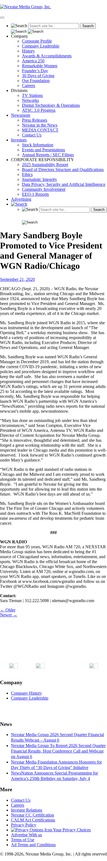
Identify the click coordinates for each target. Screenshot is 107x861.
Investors (19, 140)
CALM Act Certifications (33, 820)
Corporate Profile (37, 41)
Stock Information (37, 144)
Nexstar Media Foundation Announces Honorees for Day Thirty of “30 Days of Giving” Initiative (56, 765)
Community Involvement (43, 189)
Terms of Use (22, 839)
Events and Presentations (43, 149)
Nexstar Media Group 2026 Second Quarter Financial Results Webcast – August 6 (57, 737)
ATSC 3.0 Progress (38, 110)
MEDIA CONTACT (40, 130)
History (28, 51)
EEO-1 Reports (35, 194)
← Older (7, 610)
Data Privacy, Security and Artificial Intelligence (63, 184)
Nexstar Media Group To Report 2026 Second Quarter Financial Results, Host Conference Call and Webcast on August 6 (58, 751)
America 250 (33, 60)
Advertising (21, 199)
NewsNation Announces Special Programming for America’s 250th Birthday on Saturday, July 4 (54, 776)
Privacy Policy (23, 825)
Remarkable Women (39, 65)
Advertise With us (26, 834)
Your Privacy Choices (71, 830)
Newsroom (20, 115)
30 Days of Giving (38, 75)
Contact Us (31, 135)
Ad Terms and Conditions (33, 844)
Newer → (8, 615)
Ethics (27, 174)
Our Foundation (36, 80)
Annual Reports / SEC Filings (48, 154)
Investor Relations (26, 810)
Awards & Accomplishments (47, 56)
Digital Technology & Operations (51, 105)
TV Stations (32, 95)
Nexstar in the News (39, 125)
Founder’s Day (35, 70)
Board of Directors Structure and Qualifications (63, 169)
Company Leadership (40, 46)
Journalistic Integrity (39, 179)
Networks (30, 100)
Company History (26, 693)
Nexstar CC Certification (32, 815)
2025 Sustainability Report (45, 164)
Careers (28, 85)
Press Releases (34, 120)
